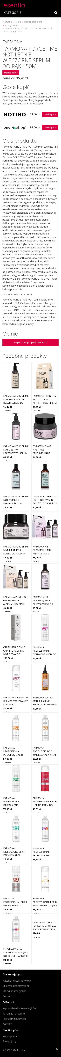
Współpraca (10, 1036)
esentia (14, 4)
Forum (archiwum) (14, 1013)
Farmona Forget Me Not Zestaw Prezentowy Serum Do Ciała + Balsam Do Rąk (45, 402)
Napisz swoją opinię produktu (30, 342)
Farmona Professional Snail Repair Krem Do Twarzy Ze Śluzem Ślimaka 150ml (15, 905)
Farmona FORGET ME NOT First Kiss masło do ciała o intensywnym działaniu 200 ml (15, 553)
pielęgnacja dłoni (33, 21)
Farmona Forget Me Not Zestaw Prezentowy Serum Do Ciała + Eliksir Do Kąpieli (15, 453)
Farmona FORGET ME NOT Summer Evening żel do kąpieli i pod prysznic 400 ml (15, 503)
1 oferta (36, 410)
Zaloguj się (9, 1041)
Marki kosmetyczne (14, 991)
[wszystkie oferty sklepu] (14, 114)
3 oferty (36, 712)
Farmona (12, 42)
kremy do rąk (12, 25)
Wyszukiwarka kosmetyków (19, 1008)
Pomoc (7, 996)
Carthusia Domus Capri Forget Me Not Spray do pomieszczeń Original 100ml (14, 654)
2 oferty (7, 410)
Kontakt (7, 1024)
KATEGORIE (12, 12)
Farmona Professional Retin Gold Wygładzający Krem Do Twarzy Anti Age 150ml (45, 905)
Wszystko (7, 21)
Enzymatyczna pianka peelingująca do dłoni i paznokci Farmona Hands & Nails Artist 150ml (15, 955)
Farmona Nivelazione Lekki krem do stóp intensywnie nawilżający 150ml (14, 855)
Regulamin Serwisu (14, 1019)
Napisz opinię (11, 72)
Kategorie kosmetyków (17, 980)
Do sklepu (49, 114)
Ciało (18, 21)
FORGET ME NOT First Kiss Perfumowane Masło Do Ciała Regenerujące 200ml (45, 453)
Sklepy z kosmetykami (16, 986)
